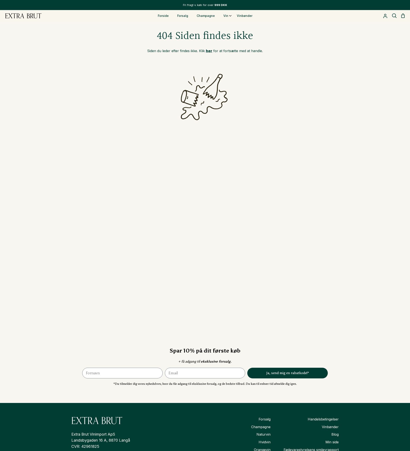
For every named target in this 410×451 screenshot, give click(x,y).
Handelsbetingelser (323, 419)
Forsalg (265, 419)
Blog (335, 434)
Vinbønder (330, 427)
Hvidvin (265, 442)
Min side (332, 442)
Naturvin (263, 434)
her (209, 51)
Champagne (261, 427)
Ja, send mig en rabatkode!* (287, 373)
